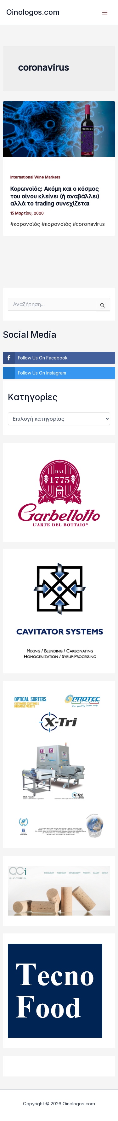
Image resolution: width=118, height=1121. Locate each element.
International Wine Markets (35, 177)
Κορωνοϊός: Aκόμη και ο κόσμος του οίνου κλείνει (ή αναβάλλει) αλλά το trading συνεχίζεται (54, 196)
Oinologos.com (32, 12)
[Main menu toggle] (105, 12)
